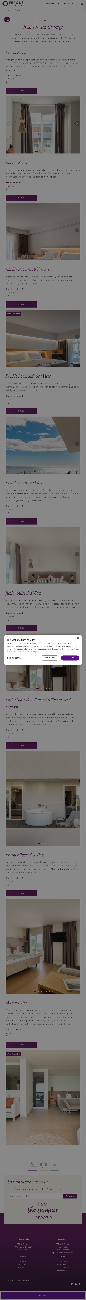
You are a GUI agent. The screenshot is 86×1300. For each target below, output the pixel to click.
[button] (14, 658)
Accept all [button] (70, 658)
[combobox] (78, 638)
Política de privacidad (35, 652)
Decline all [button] (50, 658)
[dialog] (43, 650)
